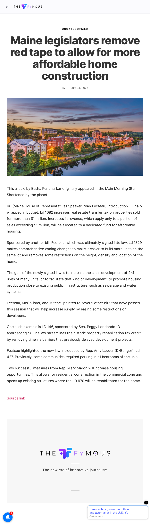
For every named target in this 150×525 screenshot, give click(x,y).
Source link (16, 398)
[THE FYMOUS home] (28, 6)
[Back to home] (7, 7)
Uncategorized (75, 28)
